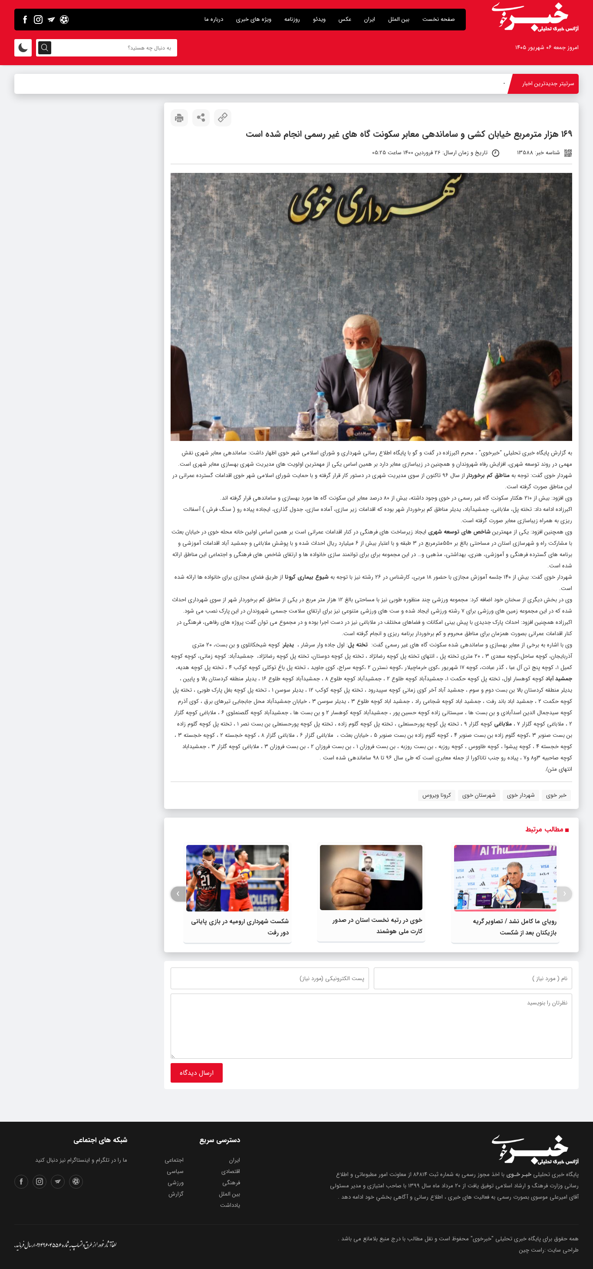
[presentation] (564, 893)
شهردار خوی (521, 795)
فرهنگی (231, 1182)
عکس (345, 19)
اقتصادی (230, 1171)
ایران (369, 19)
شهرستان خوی (479, 795)
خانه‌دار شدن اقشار (483, 83)
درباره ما (213, 19)
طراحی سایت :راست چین (549, 1250)
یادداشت (230, 1205)
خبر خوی (556, 795)
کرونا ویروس (436, 795)
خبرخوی (490, 452)
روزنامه (292, 19)
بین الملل (398, 19)
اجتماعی (174, 1160)
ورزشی (176, 1182)
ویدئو (319, 19)
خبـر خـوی (518, 1174)
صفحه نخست (438, 19)
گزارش (176, 1194)
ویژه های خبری (253, 19)
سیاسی (175, 1171)
